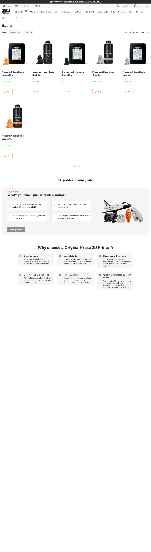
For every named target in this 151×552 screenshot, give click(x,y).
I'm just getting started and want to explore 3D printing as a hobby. (26, 205)
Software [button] (78, 12)
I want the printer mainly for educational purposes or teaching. (73, 216)
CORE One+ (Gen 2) (81, 1)
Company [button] (140, 12)
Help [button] (113, 12)
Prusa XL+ (68, 1)
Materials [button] (34, 12)
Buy (8, 91)
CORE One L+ (96, 1)
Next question (16, 229)
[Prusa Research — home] (6, 12)
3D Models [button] (90, 12)
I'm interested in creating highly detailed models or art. (28, 216)
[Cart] (147, 6)
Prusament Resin (13, 18)
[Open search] (118, 6)
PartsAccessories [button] (49, 12)
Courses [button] (121, 12)
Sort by (128, 32)
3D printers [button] (20, 11)
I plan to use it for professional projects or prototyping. (72, 205)
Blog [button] (130, 12)
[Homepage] (3, 17)
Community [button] (103, 12)
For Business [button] (66, 12)
